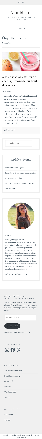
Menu (22, 28)
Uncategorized (10, 392)
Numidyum (21, 12)
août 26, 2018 (9, 130)
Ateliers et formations (13, 371)
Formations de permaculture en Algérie (20, 173)
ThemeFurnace (21, 437)
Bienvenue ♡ (9, 415)
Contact (7, 420)
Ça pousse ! (8, 381)
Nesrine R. (9, 235)
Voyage (7, 397)
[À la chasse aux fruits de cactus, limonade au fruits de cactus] (21, 70)
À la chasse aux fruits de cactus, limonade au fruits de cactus (20, 81)
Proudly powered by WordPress (14, 435)
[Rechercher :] (18, 143)
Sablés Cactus (10, 189)
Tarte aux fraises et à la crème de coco (19, 183)
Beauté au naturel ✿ (12, 376)
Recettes (7, 92)
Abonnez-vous (12, 326)
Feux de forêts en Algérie (14, 168)
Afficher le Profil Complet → (16, 274)
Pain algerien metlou (13, 178)
